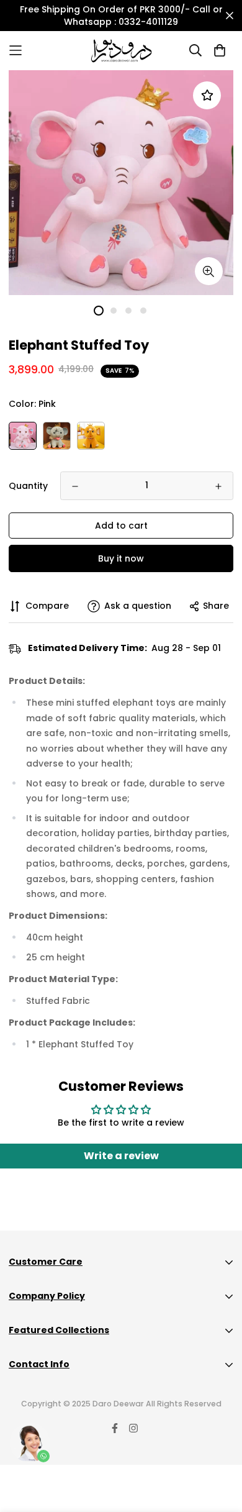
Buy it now (121, 558)
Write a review (121, 1156)
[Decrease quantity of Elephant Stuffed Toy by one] (75, 486)
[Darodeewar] (121, 50)
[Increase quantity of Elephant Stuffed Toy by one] (218, 486)
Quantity (28, 486)
